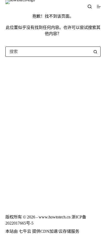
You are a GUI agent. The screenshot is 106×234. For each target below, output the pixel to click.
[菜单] (99, 6)
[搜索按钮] (95, 52)
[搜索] (90, 6)
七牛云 (25, 231)
